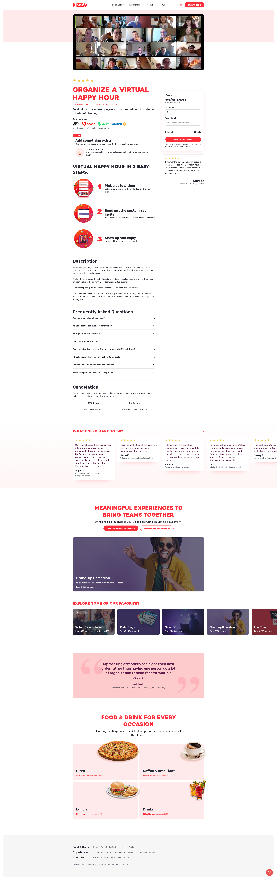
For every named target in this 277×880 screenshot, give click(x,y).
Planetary (77, 864)
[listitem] (94, 458)
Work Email (170, 118)
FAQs (163, 5)
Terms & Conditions (120, 864)
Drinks (131, 847)
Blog (106, 857)
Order (194, 5)
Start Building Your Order (121, 528)
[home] (80, 5)
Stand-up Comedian (148, 852)
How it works (78, 104)
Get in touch (123, 857)
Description (89, 104)
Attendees (170, 107)
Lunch (123, 847)
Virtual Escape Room (102, 852)
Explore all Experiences (157, 528)
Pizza (95, 847)
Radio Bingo (120, 852)
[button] (117, 5)
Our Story (97, 857)
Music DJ (132, 852)
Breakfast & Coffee (109, 847)
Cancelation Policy (109, 104)
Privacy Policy (104, 864)
